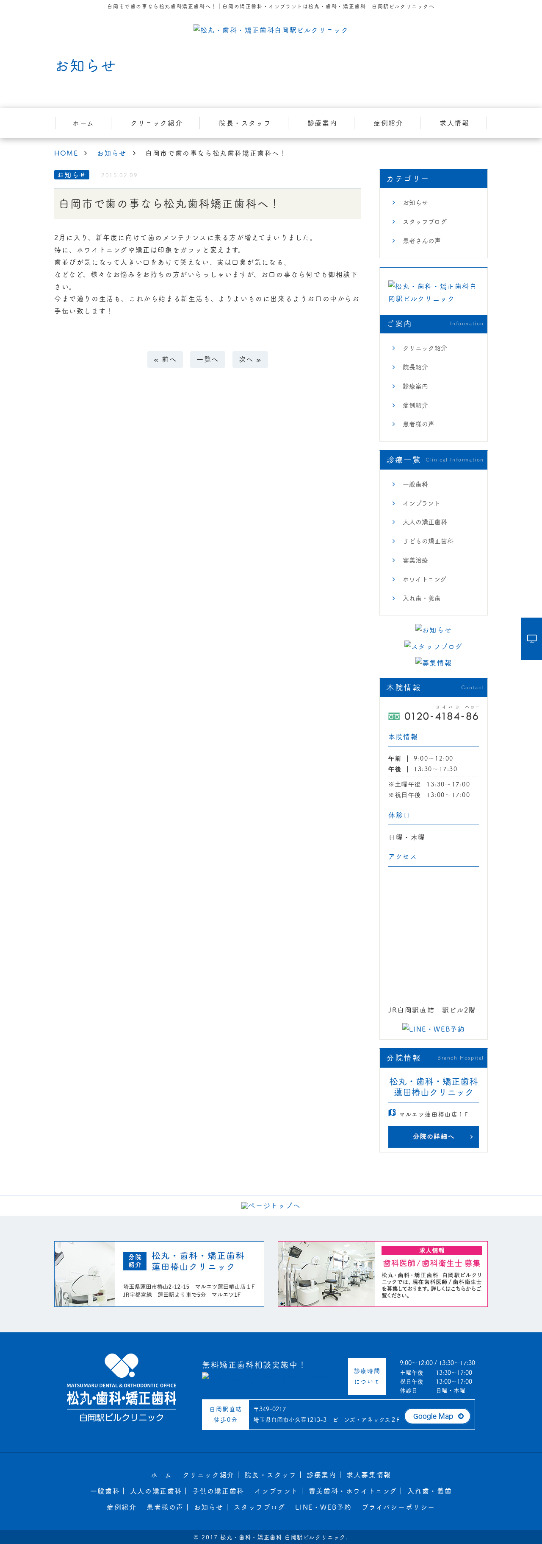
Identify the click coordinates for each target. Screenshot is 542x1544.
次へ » (250, 359)
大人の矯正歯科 (425, 522)
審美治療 (415, 560)
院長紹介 (415, 367)
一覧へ (207, 359)
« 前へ (165, 359)
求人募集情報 (368, 1474)
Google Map (433, 1416)
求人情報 (454, 123)
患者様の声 (418, 424)
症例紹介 (388, 123)
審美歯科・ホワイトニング (353, 1491)
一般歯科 (415, 484)
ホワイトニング (424, 579)
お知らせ (415, 202)
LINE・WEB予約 (323, 1507)
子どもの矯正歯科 (428, 541)
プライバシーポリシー (398, 1507)
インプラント (421, 503)
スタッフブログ (425, 221)
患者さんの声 (422, 241)
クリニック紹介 (156, 123)
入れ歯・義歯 (422, 598)
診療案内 (322, 123)
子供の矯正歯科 (218, 1491)
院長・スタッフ (245, 123)
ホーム (83, 123)
